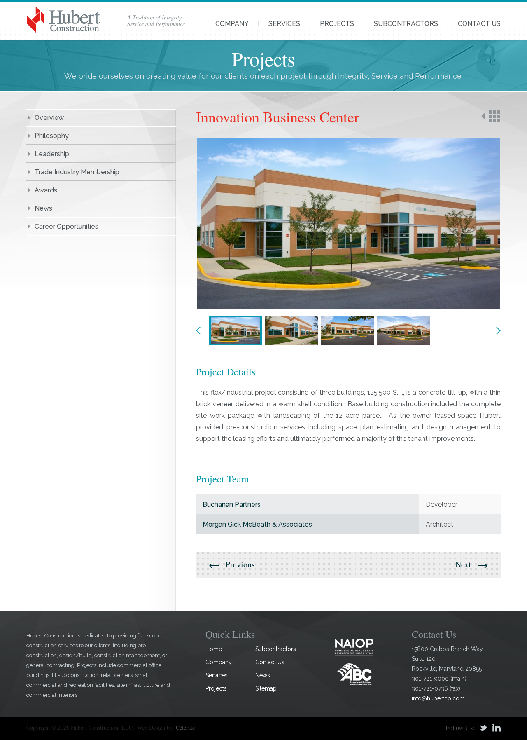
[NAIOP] (354, 647)
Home (213, 649)
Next (498, 330)
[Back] (491, 116)
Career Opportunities (66, 226)
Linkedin (496, 728)
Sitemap (266, 688)
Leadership (52, 154)
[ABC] (354, 674)
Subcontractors (406, 24)
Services (284, 24)
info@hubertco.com (438, 698)
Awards (46, 190)
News (43, 208)
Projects (337, 24)
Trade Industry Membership (77, 172)
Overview (49, 118)
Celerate (185, 727)
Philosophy (52, 136)
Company (232, 24)
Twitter (483, 728)
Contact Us (479, 24)
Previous (198, 330)
